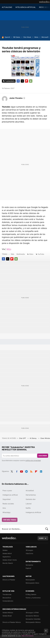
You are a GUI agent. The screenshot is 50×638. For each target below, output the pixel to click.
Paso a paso (7, 490)
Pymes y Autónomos (33, 598)
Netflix (28, 508)
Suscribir (42, 456)
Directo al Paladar (9, 580)
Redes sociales (8, 504)
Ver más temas (9, 520)
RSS (31, 471)
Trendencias (7, 594)
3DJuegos (29, 550)
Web (12, 254)
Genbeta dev (31, 499)
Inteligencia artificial (10, 495)
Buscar (47, 529)
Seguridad (6, 499)
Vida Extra (29, 553)
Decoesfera (7, 598)
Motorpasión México (33, 622)
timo (4, 508)
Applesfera (6, 557)
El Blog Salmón (31, 594)
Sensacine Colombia (33, 619)
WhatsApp (6, 512)
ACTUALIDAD (7, 7)
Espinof (28, 568)
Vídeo (31, 254)
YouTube (41, 254)
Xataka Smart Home (10, 560)
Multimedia (21, 254)
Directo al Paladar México (12, 622)
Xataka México (8, 612)
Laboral (28, 504)
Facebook (18, 81)
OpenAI (7, 37)
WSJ (9, 249)
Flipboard (26, 81)
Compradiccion (8, 601)
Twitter (22, 81)
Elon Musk (27, 37)
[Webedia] (44, 1)
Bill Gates (16, 37)
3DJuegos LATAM (32, 612)
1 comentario (10, 81)
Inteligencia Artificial (33, 512)
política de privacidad (33, 460)
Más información (28, 636)
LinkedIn (41, 471)
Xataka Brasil (7, 616)
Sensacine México (32, 616)
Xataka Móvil (7, 553)
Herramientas (31, 495)
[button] (17, 98)
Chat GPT (22, 438)
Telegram (26, 471)
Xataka (5, 550)
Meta (36, 37)
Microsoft (45, 37)
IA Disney (33, 438)
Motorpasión (30, 580)
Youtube (21, 471)
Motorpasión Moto (32, 583)
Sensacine (29, 565)
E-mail (30, 81)
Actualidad (30, 490)
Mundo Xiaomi (8, 563)
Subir (41, 538)
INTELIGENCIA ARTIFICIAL (25, 7)
